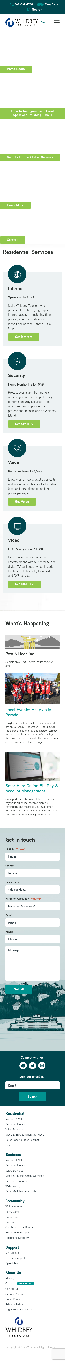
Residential (14, 1113)
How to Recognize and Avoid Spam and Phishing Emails (32, 113)
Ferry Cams (12, 1211)
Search (37, 9)
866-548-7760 (24, 4)
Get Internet (23, 336)
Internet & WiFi (14, 1119)
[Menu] (56, 22)
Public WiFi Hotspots (17, 1232)
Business (13, 1154)
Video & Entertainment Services (24, 1134)
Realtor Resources (16, 1181)
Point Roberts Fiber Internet (22, 1140)
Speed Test (12, 1263)
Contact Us (11, 1288)
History (9, 1278)
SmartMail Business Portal (21, 1191)
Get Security (24, 423)
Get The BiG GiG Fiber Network (30, 157)
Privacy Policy (14, 1304)
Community (15, 1200)
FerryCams (51, 4)
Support (12, 1247)
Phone (9, 931)
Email (8, 915)
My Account (12, 1252)
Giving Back (12, 1217)
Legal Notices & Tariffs (19, 1309)
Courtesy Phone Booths (19, 1227)
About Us (13, 1272)
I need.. (15, 849)
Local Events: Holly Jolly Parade (28, 712)
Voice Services (14, 1129)
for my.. (10, 866)
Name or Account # (22, 898)
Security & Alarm (15, 1124)
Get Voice (22, 501)
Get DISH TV (24, 584)
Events (9, 1222)
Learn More (15, 205)
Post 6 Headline (19, 654)
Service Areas (14, 1294)
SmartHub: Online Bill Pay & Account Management (31, 788)
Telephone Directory (17, 1237)
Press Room (16, 69)
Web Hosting (12, 1186)
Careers (12, 239)
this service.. (13, 882)
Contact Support (15, 1258)
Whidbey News (14, 1206)
